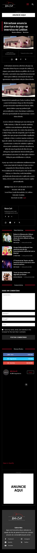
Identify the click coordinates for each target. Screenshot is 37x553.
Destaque (16, 242)
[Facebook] (21, 59)
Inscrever (29, 363)
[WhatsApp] (12, 59)
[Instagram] (8, 216)
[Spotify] (5, 542)
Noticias (26, 32)
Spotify (10, 542)
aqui (24, 198)
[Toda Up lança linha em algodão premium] (7, 275)
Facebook (11, 539)
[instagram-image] (11, 384)
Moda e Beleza (16, 32)
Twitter (26, 542)
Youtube (10, 545)
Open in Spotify (8, 463)
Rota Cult (8, 208)
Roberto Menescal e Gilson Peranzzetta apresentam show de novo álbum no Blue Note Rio (23, 237)
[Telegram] (16, 59)
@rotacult (13, 371)
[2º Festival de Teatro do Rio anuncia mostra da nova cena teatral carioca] (7, 264)
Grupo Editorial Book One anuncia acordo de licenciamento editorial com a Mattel (24, 250)
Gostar (30, 354)
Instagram (27, 539)
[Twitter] (25, 59)
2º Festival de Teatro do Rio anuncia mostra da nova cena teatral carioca (24, 262)
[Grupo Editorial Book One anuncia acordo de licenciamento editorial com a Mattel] (7, 250)
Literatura (16, 255)
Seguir (30, 358)
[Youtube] (5, 545)
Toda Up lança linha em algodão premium (21, 273)
